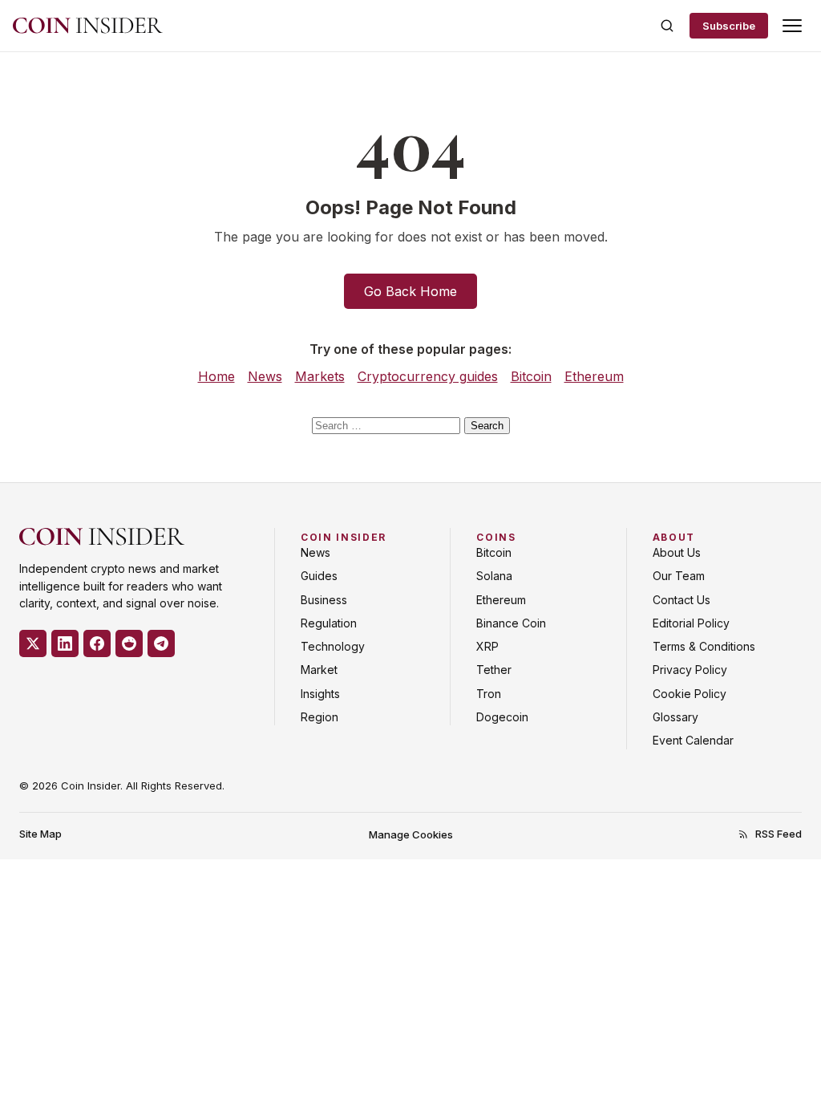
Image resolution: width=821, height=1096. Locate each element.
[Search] (667, 25)
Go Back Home (410, 291)
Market (319, 669)
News (265, 376)
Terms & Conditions (704, 646)
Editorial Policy (691, 623)
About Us (677, 552)
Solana (494, 576)
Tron (488, 693)
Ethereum (594, 376)
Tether (494, 669)
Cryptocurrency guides (428, 376)
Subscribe (728, 25)
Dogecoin (502, 717)
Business (324, 600)
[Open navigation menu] (792, 26)
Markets (320, 376)
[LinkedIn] (65, 643)
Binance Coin (511, 623)
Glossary (675, 717)
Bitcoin (531, 376)
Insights (320, 693)
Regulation (329, 623)
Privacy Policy (690, 669)
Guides (319, 576)
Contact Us (681, 600)
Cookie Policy (689, 693)
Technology (333, 646)
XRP (487, 646)
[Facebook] (97, 643)
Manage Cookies (411, 834)
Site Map (40, 833)
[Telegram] (161, 643)
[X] (33, 643)
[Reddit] (129, 643)
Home (216, 376)
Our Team (679, 576)
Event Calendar (693, 740)
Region (319, 717)
